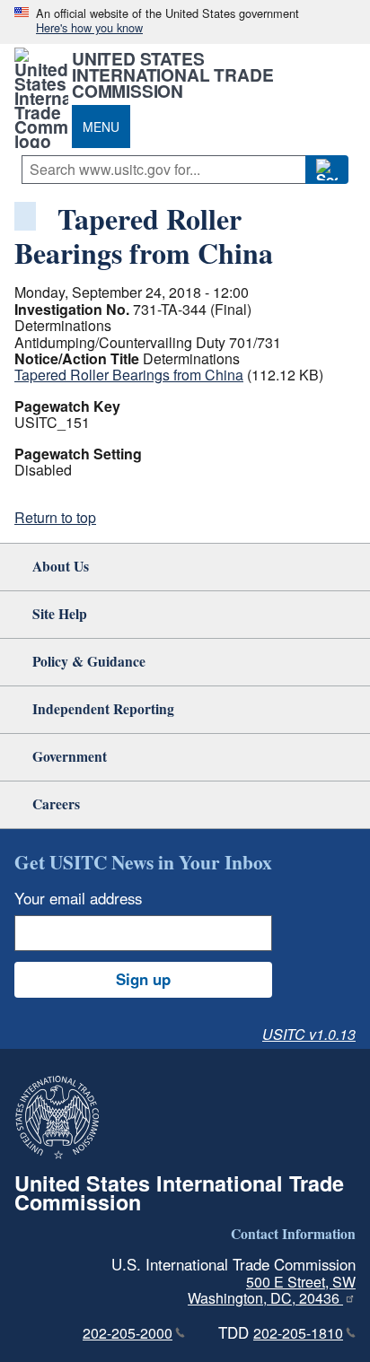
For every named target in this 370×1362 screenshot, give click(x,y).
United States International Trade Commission (172, 74)
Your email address (78, 898)
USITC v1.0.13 (309, 1034)
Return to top (55, 517)
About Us (60, 565)
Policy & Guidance (88, 660)
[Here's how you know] (185, 22)
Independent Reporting (103, 708)
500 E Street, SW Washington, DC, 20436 (272, 1290)
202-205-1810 (298, 1333)
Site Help (59, 613)
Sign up (143, 979)
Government (69, 756)
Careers (56, 803)
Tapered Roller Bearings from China (128, 374)
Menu (101, 126)
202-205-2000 (127, 1333)
